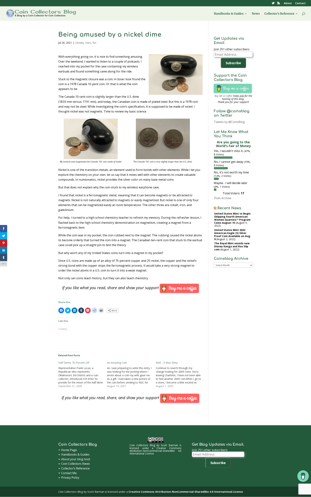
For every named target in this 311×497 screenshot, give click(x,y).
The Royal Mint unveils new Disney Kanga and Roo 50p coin (232, 246)
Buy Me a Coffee (224, 96)
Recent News (229, 208)
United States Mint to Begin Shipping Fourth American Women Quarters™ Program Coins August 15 (232, 218)
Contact (300, 3)
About (288, 3)
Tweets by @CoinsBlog (229, 122)
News (256, 13)
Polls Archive (222, 198)
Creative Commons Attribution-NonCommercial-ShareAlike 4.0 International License (155, 450)
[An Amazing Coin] (131, 374)
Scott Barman (169, 445)
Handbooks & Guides (229, 13)
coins (88, 42)
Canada (79, 42)
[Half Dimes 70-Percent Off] (82, 374)
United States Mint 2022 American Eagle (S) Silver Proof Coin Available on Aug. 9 (232, 234)
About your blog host (75, 459)
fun (94, 42)
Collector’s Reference (279, 13)
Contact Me (69, 473)
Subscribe (233, 63)
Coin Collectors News (75, 464)
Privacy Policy (70, 478)
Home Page (69, 450)
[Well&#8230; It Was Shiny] (180, 374)
